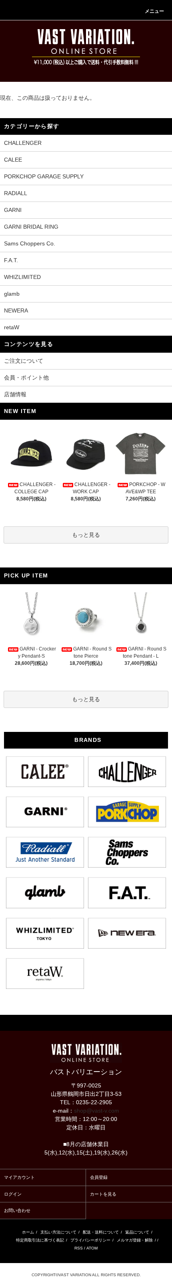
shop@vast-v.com (96, 1110)
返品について (137, 1232)
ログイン (13, 1194)
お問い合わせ (17, 1210)
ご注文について (23, 361)
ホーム (28, 1232)
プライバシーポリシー (90, 1240)
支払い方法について (58, 1232)
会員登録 (99, 1177)
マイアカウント (19, 1177)
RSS (78, 1248)
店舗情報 (15, 394)
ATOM (92, 1248)
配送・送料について (101, 1232)
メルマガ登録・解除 (135, 1240)
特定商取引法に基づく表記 (40, 1240)
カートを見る (103, 1194)
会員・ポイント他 (26, 377)
